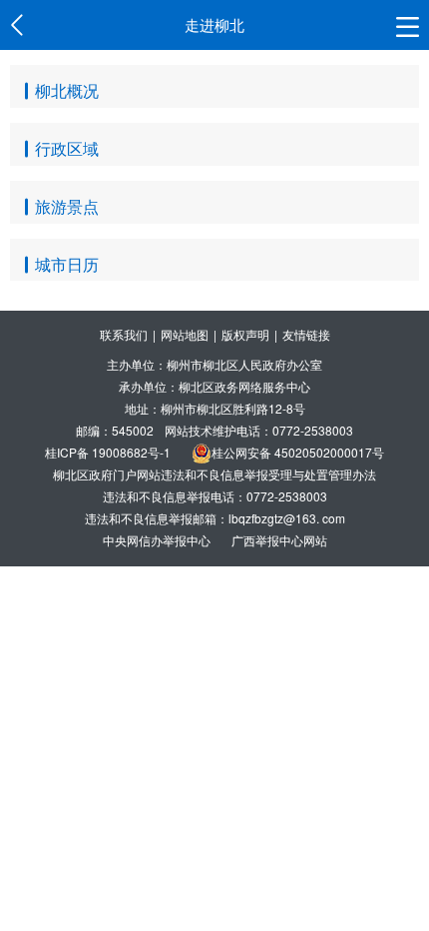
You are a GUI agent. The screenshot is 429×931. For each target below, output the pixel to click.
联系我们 (124, 334)
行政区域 (67, 148)
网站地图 (185, 334)
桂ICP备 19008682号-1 (108, 452)
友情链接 (306, 334)
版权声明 (245, 334)
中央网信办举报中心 (158, 539)
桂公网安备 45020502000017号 (298, 452)
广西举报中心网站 (279, 539)
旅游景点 (67, 206)
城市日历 (67, 264)
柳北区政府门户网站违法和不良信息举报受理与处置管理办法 (214, 474)
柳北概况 (67, 90)
